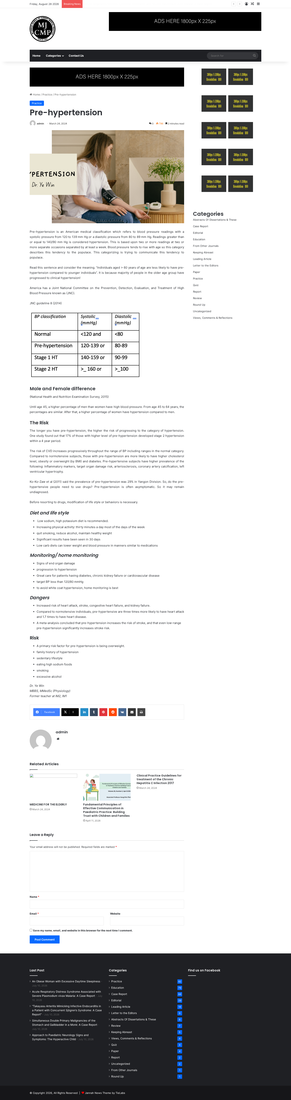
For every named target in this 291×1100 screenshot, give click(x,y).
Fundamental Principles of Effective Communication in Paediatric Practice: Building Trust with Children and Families (106, 810)
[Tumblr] (94, 712)
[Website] (58, 739)
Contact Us (76, 55)
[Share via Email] (132, 712)
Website (115, 913)
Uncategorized (202, 311)
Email (34, 913)
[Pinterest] (103, 712)
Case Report (200, 226)
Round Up (199, 304)
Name (34, 896)
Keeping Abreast (203, 252)
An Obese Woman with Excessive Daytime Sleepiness (66, 981)
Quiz (196, 285)
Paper (196, 272)
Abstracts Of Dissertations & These (215, 219)
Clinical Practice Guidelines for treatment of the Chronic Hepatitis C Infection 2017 (159, 779)
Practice (47, 94)
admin (40, 123)
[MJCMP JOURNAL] (42, 29)
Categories (53, 55)
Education (199, 239)
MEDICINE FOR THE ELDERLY (48, 804)
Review (197, 298)
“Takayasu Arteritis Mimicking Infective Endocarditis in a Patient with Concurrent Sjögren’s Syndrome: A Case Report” (67, 1010)
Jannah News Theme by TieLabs (105, 1092)
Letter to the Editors (205, 265)
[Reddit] (113, 712)
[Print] (141, 712)
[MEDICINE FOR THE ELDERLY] (53, 787)
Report (197, 291)
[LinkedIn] (84, 712)
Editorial (198, 232)
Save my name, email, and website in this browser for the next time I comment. (83, 930)
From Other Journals (206, 245)
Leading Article (202, 258)
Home (36, 55)
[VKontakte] (122, 712)
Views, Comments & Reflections (212, 317)
